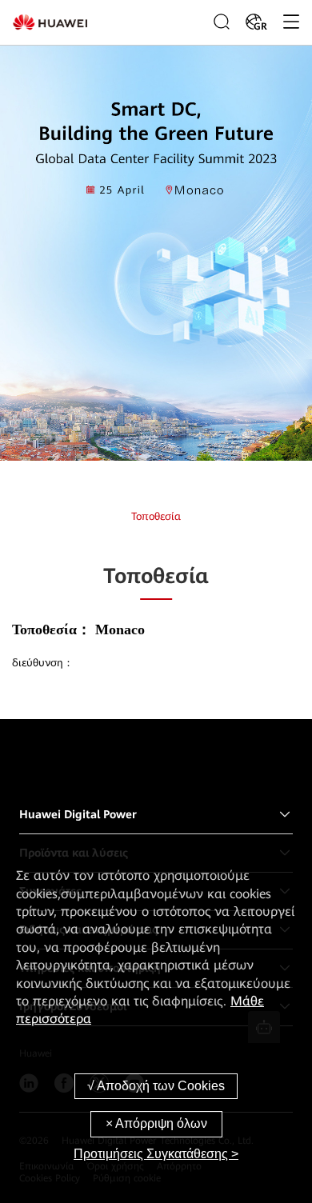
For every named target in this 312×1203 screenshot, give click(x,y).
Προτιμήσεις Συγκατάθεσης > (156, 1154)
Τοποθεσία (156, 516)
